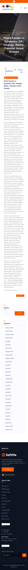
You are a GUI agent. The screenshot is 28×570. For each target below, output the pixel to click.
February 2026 (9, 327)
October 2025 (9, 338)
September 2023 (10, 358)
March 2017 (9, 422)
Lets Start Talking (9, 474)
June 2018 (8, 399)
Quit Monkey (5, 516)
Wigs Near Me (5, 486)
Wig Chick (4, 504)
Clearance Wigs (6, 492)
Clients (3, 507)
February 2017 (9, 426)
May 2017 (8, 416)
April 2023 (8, 375)
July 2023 (8, 365)
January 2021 (9, 382)
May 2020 (8, 388)
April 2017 (8, 419)
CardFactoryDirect (6, 501)
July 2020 (8, 385)
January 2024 (9, 355)
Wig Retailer (5, 513)
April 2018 (8, 402)
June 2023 (8, 368)
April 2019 (8, 392)
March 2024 (9, 348)
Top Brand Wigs (6, 510)
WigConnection (5, 519)
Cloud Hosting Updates (11, 77)
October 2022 (9, 378)
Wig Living (4, 498)
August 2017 (9, 405)
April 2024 (8, 344)
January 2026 (9, 331)
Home (13, 30)
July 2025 (8, 341)
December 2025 (10, 334)
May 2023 (8, 372)
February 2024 (9, 351)
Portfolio (4, 495)
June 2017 (8, 412)
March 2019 (9, 395)
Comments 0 (20, 295)
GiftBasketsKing (6, 489)
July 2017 (8, 409)
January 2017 (9, 429)
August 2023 (9, 361)
